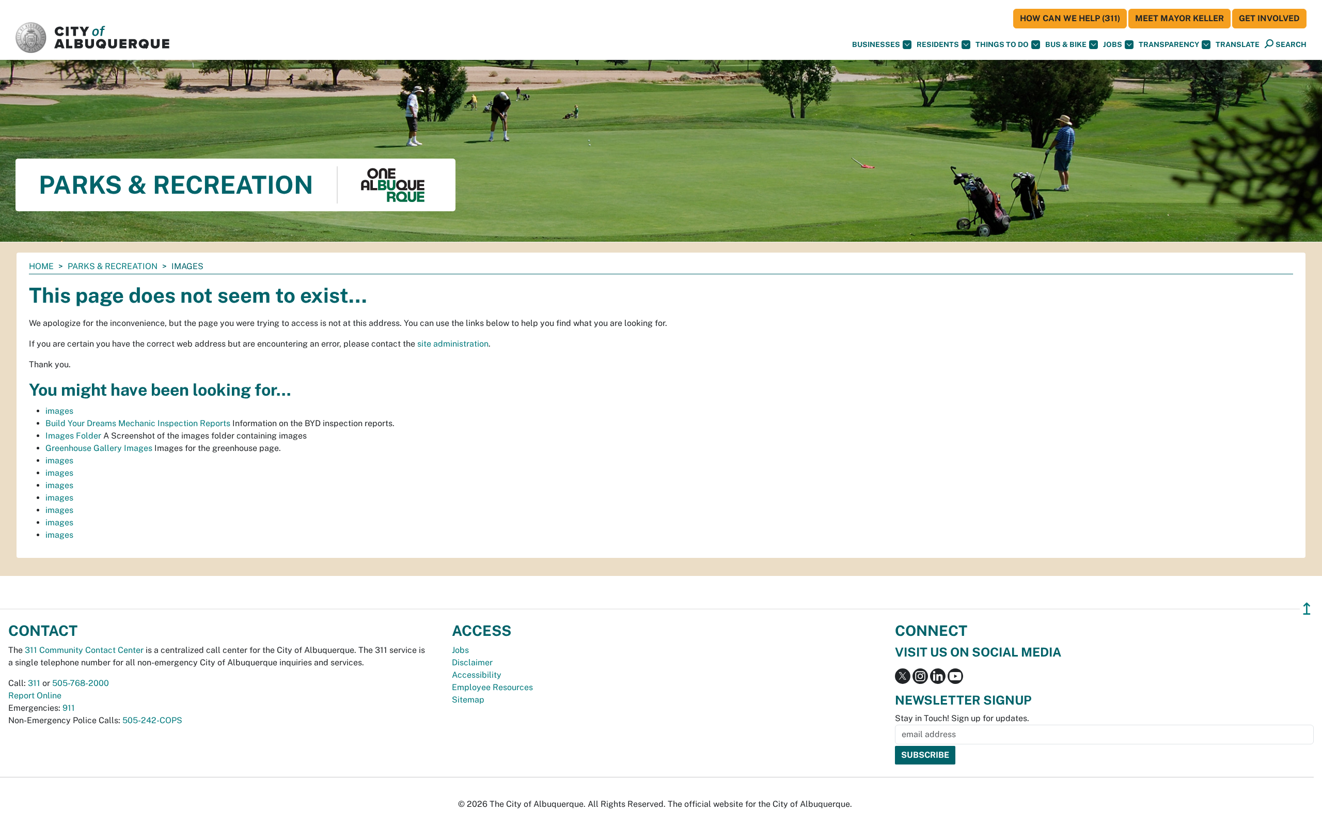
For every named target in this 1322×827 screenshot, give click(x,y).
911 (68, 708)
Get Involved (1269, 18)
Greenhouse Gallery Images (98, 448)
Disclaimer (472, 662)
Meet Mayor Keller (1179, 18)
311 (34, 683)
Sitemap (468, 700)
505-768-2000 (80, 683)
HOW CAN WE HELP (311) (1070, 18)
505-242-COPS (152, 720)
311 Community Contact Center (84, 650)
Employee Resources (492, 687)
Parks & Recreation (113, 266)
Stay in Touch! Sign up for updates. (962, 718)
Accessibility (476, 675)
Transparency (1169, 44)
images (59, 411)
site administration (453, 344)
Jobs (1112, 44)
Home (41, 266)
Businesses (876, 44)
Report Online (34, 695)
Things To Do (1002, 44)
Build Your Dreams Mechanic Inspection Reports (137, 423)
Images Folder (73, 436)
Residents (938, 44)
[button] (1238, 44)
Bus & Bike (1066, 44)
